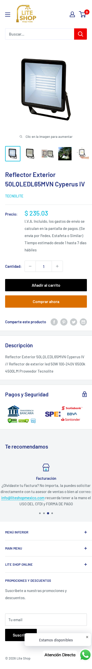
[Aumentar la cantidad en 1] (57, 266)
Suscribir (21, 634)
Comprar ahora (46, 301)
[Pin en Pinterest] (63, 322)
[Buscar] (80, 34)
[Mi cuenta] (72, 14)
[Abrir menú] (7, 15)
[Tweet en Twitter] (73, 322)
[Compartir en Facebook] (54, 322)
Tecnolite (14, 196)
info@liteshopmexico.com (22, 497)
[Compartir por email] (83, 322)
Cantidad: (13, 266)
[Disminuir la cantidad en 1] (30, 266)
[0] (82, 14)
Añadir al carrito (46, 285)
